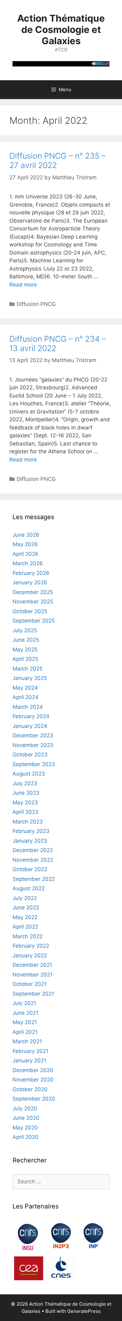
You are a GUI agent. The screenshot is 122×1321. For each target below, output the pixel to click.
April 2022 (25, 927)
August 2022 (29, 888)
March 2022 (28, 936)
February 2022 (31, 946)
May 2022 (25, 917)
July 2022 (25, 898)
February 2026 (31, 573)
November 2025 (33, 601)
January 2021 (29, 1060)
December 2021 (32, 965)
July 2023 (25, 783)
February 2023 (31, 831)
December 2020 (33, 1070)
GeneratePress (84, 1311)
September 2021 (33, 994)
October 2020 (30, 1089)
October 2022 (30, 869)
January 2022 (30, 955)
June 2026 (26, 535)
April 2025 (25, 659)
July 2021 (24, 1003)
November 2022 (33, 860)
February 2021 (30, 1051)
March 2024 (28, 707)
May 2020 (25, 1127)
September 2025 (34, 621)
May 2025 (25, 649)
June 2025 (26, 640)
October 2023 (30, 754)
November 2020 (33, 1079)
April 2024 (25, 697)
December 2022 (33, 850)
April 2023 (25, 812)
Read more (23, 285)
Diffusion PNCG (36, 304)
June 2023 (26, 793)
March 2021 (27, 1041)
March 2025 (28, 669)
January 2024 (30, 726)
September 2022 (34, 879)
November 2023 (33, 745)
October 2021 (30, 984)
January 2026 (30, 582)
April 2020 (25, 1137)
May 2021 (25, 1022)
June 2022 (26, 907)
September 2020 (34, 1099)
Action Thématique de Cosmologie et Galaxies (61, 29)
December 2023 (33, 735)
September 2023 (34, 764)
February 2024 (31, 716)
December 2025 (33, 592)
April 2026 (25, 554)
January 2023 (30, 841)
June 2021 (25, 1013)
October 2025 (30, 611)
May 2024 (25, 688)
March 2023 (28, 821)
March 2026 (28, 563)
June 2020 (26, 1118)
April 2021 (25, 1032)
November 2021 (33, 974)
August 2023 (29, 774)
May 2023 (25, 802)
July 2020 (25, 1108)
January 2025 (30, 678)
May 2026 (25, 544)
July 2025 (25, 630)
